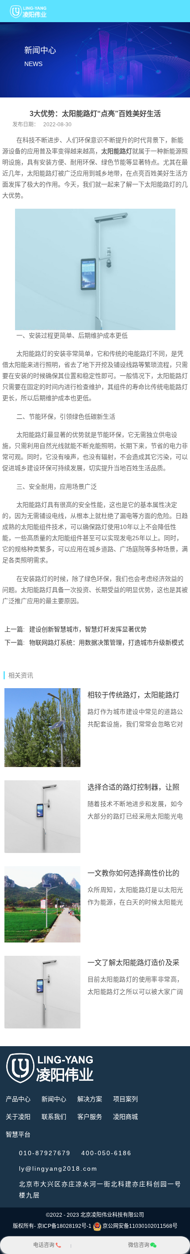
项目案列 (125, 1098)
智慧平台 (18, 1134)
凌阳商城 (125, 1116)
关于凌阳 (18, 1116)
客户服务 (89, 1116)
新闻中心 (54, 1098)
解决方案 (89, 1098)
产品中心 (18, 1098)
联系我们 (54, 1116)
